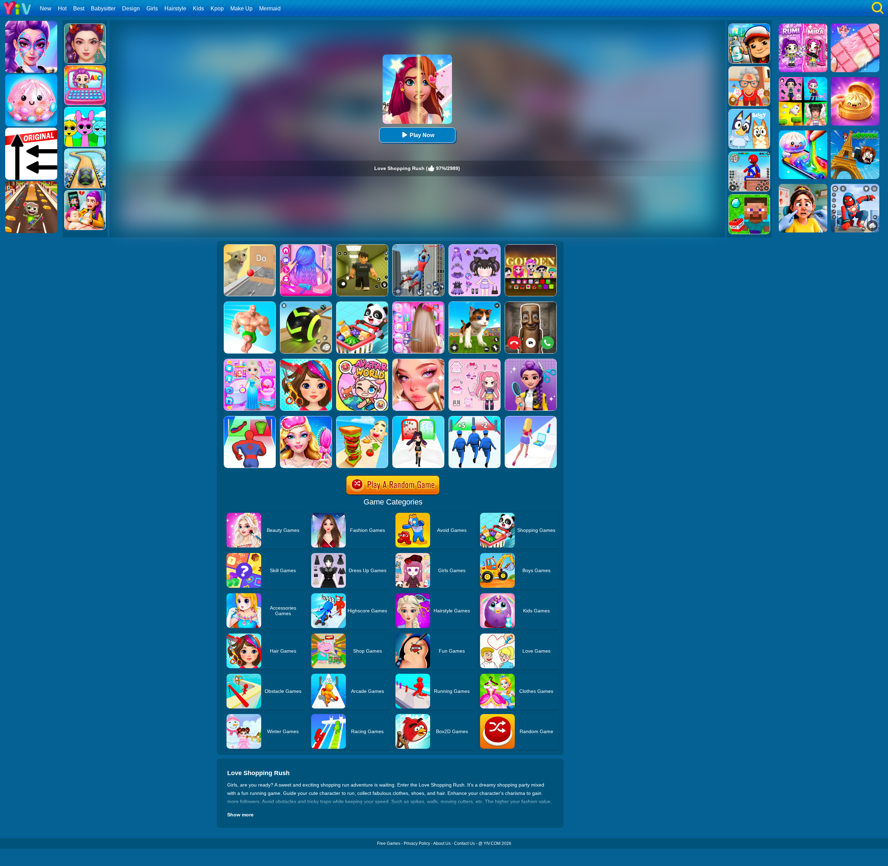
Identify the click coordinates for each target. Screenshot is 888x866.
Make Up (241, 8)
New (45, 8)
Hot (62, 8)
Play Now (422, 135)
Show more (240, 814)
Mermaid (270, 8)
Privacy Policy (417, 843)
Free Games (388, 843)
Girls (152, 8)
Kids (198, 8)
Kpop (217, 8)
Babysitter (103, 8)
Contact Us (464, 843)
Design (131, 8)
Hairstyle (175, 8)
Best (78, 8)
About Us (442, 843)
